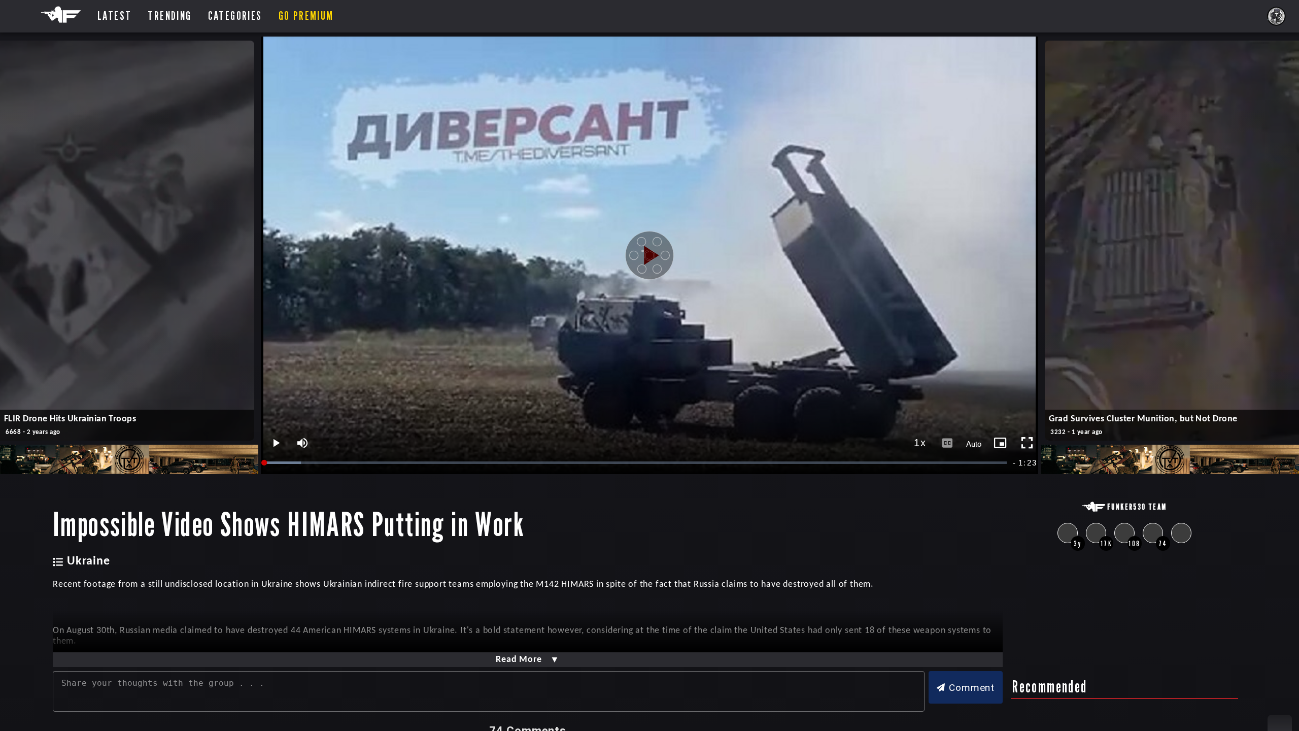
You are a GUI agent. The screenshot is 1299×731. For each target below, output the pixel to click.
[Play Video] (649, 255)
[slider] (636, 462)
